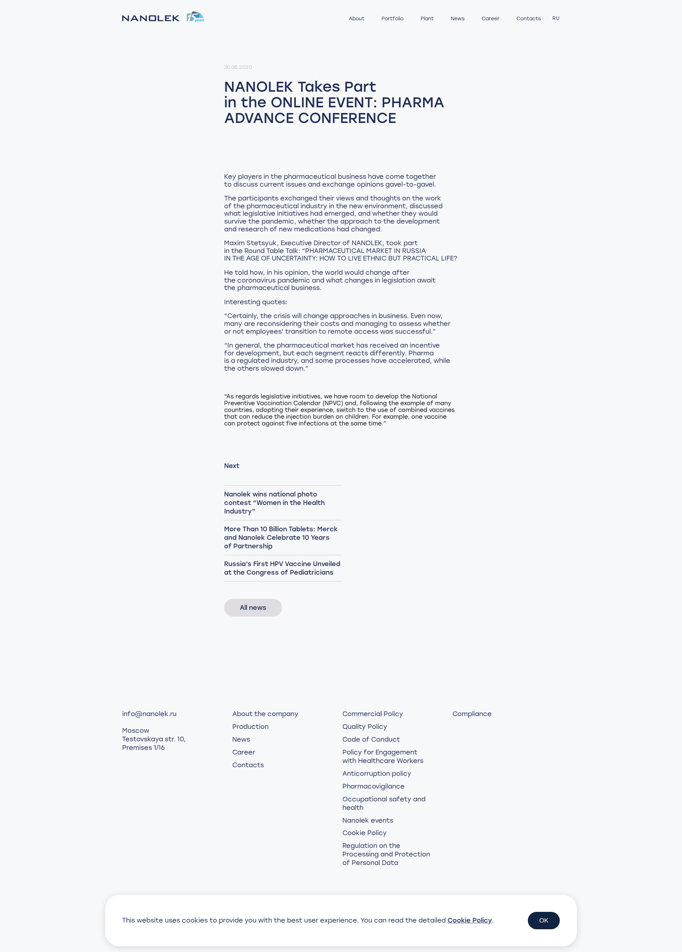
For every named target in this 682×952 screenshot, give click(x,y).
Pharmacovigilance (373, 786)
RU (556, 18)
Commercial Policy (372, 714)
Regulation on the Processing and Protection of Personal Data (386, 854)
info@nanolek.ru (149, 714)
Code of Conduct (371, 739)
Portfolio (392, 19)
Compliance (472, 714)
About (356, 19)
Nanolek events (367, 820)
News (458, 19)
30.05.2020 (238, 67)
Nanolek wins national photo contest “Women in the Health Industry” (274, 502)
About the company (265, 714)
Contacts (528, 19)
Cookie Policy (364, 833)
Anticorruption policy (376, 774)
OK (543, 920)
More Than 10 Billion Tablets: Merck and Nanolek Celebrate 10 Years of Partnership (281, 537)
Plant (427, 19)
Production (250, 727)
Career (490, 19)
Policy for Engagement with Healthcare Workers (382, 756)
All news (253, 608)
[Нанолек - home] (163, 18)
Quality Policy (364, 727)
